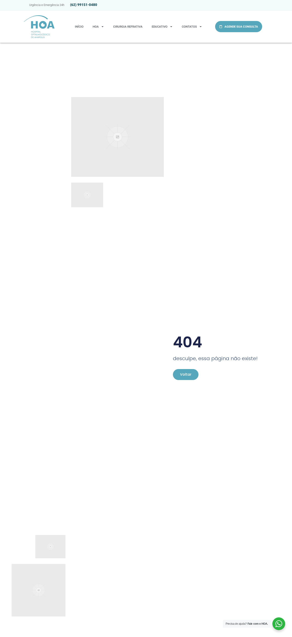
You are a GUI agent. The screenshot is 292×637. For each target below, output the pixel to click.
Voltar (185, 374)
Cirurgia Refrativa (128, 26)
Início (79, 26)
